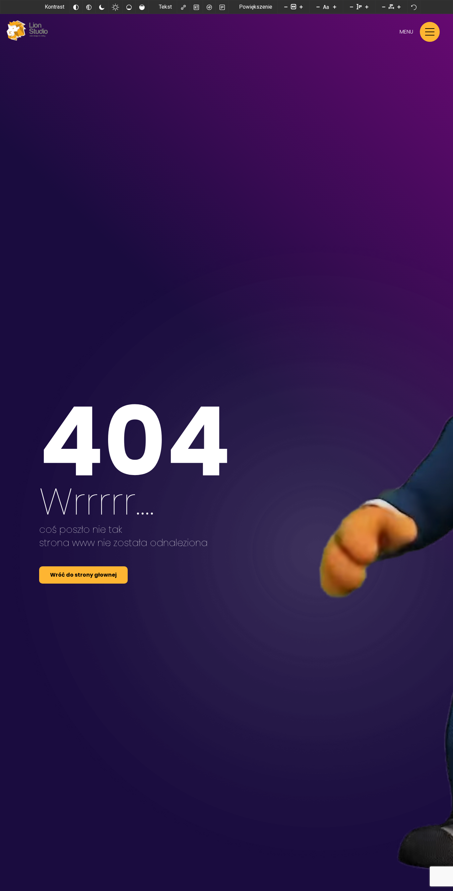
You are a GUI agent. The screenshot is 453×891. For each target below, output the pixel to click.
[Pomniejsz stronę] (286, 6)
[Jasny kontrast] (115, 6)
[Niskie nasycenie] (129, 6)
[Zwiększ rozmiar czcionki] (335, 6)
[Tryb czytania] (222, 6)
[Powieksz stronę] (301, 6)
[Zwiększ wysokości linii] (367, 6)
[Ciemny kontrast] (101, 6)
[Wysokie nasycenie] (142, 6)
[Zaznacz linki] (183, 6)
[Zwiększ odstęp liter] (399, 6)
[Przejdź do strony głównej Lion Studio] (27, 39)
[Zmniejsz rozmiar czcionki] (318, 6)
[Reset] (414, 6)
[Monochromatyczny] (89, 6)
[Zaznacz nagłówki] (196, 6)
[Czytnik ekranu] (209, 6)
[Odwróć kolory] (76, 6)
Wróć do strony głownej (83, 575)
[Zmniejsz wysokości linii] (351, 6)
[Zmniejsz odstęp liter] (384, 6)
